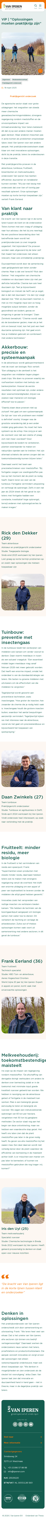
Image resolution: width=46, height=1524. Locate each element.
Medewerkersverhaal (20, 79)
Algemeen (6, 79)
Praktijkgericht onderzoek (11, 83)
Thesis (41, 1516)
